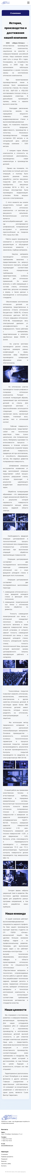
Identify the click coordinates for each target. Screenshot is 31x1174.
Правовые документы (7, 1156)
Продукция (4, 1159)
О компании (4, 1154)
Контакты (3, 1166)
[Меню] (28, 3)
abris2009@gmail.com (7, 1145)
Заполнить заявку (6, 1163)
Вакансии (3, 1161)
